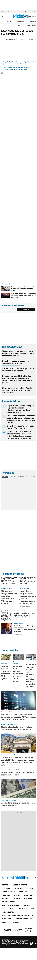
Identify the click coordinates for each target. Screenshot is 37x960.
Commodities (22, 476)
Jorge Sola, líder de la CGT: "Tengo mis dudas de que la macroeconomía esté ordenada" (19, 63)
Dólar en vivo (17, 12)
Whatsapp (27, 878)
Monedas (5, 476)
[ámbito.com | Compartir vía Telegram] (32, 39)
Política (11, 26)
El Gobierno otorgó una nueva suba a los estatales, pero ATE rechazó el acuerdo (9, 597)
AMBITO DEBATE (29, 930)
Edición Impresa (8, 902)
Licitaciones (17, 922)
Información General (11, 905)
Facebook (7, 878)
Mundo (17, 898)
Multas (5, 922)
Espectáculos (8, 909)
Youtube (22, 878)
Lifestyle (28, 895)
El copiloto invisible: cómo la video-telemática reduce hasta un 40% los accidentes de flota (18, 353)
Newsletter (31, 878)
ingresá (34, 16)
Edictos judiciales (24, 919)
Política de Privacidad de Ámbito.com (17, 915)
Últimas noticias (20, 885)
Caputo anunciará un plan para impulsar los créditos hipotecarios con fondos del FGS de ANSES (20, 409)
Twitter (3, 878)
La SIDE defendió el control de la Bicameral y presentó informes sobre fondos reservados (24, 616)
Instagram (12, 878)
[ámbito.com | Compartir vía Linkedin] (29, 39)
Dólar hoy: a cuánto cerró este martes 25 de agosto (20, 427)
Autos (27, 905)
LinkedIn (17, 878)
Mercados (23, 892)
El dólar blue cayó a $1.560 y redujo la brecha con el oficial (17, 773)
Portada (5, 885)
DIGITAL (8, 930)
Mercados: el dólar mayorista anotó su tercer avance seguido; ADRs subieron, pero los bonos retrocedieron (18, 717)
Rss (32, 909)
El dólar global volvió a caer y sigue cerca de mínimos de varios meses (16, 728)
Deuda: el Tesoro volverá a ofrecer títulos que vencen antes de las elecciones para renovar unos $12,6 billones (19, 435)
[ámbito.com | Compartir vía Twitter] (27, 39)
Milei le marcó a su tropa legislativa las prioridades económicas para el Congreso (23, 295)
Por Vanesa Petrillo (24, 607)
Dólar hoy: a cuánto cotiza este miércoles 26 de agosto (15, 362)
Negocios (6, 895)
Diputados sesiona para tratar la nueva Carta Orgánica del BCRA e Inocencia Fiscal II (18, 68)
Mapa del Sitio (8, 912)
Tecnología (23, 909)
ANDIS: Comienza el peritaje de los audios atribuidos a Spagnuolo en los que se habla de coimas (25, 629)
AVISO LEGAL (7, 919)
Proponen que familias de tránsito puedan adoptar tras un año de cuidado (23, 288)
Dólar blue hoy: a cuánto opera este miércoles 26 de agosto (18, 369)
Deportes (28, 898)
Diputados (27, 12)
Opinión (17, 895)
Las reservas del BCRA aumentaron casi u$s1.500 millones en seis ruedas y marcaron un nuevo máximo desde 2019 (18, 761)
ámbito (3, 26)
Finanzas (33, 22)
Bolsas (13, 476)
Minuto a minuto (7, 712)
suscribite (27, 16)
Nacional (6, 898)
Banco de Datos (8, 892)
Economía (20, 22)
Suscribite (25, 309)
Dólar (9, 22)
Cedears (32, 476)
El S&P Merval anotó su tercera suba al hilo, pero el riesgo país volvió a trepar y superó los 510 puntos (21, 419)
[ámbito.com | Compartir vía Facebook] (24, 39)
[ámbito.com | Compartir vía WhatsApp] (22, 39)
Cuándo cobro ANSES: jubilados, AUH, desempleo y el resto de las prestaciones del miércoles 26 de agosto (17, 379)
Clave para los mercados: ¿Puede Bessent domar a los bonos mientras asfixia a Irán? (18, 390)
